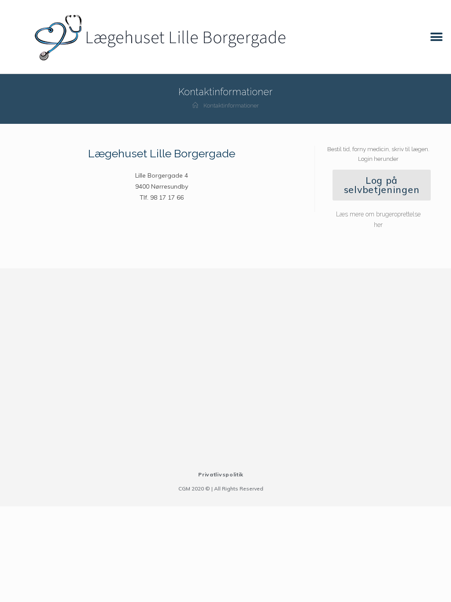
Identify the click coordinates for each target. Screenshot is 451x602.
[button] (437, 37)
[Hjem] (195, 105)
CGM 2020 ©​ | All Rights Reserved (220, 488)
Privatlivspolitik (221, 474)
